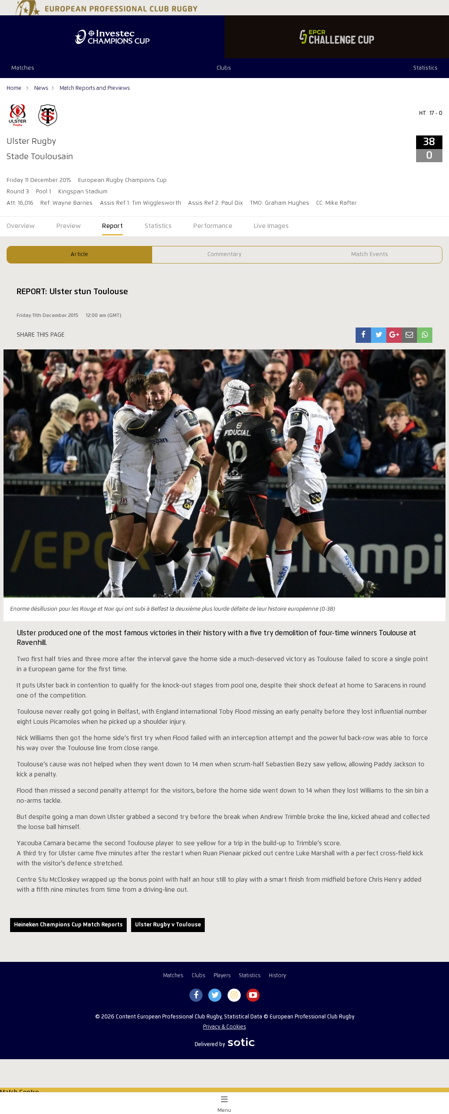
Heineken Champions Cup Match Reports (68, 925)
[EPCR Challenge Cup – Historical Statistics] (336, 36)
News (41, 88)
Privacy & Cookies (224, 1027)
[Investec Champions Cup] (112, 36)
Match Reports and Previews (95, 88)
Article (79, 254)
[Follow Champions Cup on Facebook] (196, 996)
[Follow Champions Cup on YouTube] (253, 996)
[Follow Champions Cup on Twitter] (215, 996)
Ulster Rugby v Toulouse (168, 925)
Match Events (369, 254)
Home (15, 88)
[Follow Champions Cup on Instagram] (234, 996)
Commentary (224, 254)
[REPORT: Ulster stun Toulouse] (363, 335)
